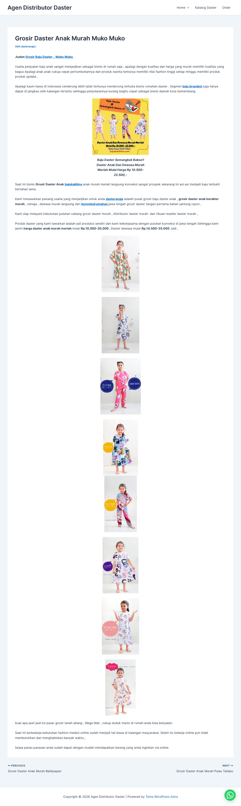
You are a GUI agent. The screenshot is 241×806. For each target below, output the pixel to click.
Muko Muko (65, 57)
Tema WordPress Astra (162, 796)
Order (226, 7)
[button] (187, 7)
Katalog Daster (205, 7)
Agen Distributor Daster (40, 7)
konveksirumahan (94, 204)
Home (181, 7)
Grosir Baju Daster (39, 57)
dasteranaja (114, 199)
